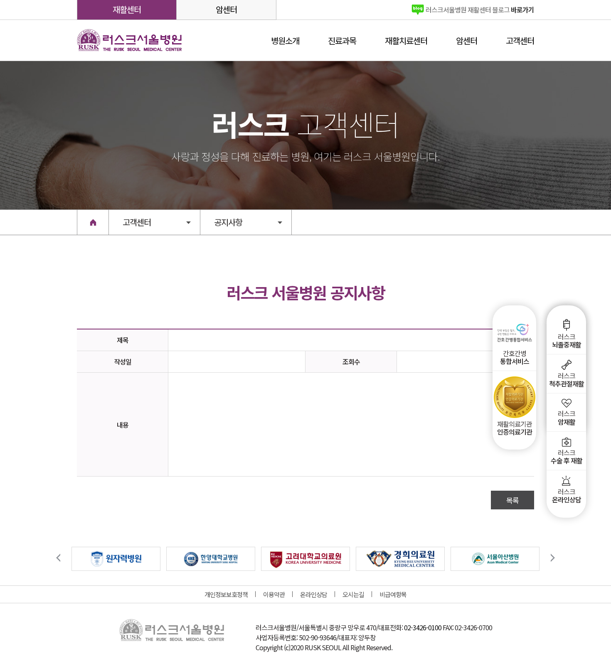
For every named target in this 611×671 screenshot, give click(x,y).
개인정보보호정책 (226, 594)
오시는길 (353, 594)
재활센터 (127, 9)
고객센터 (520, 40)
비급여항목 (393, 594)
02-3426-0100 (422, 627)
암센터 (226, 9)
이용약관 (274, 594)
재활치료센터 (406, 40)
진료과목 (342, 40)
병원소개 (285, 40)
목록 (512, 500)
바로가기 (480, 10)
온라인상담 (313, 594)
